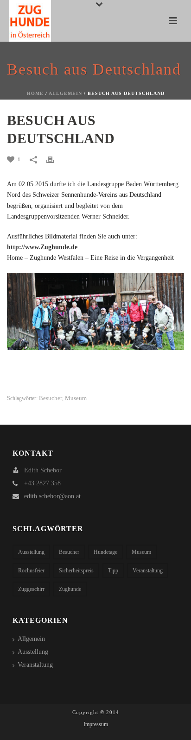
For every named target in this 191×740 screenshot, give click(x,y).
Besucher (50, 398)
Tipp (113, 570)
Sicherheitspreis (76, 570)
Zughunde (70, 589)
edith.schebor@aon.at (52, 496)
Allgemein (65, 93)
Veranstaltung (148, 570)
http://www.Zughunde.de (42, 247)
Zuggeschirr (31, 589)
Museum (76, 398)
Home (35, 93)
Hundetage (105, 552)
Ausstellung (31, 552)
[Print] (54, 159)
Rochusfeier (31, 570)
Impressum (95, 724)
